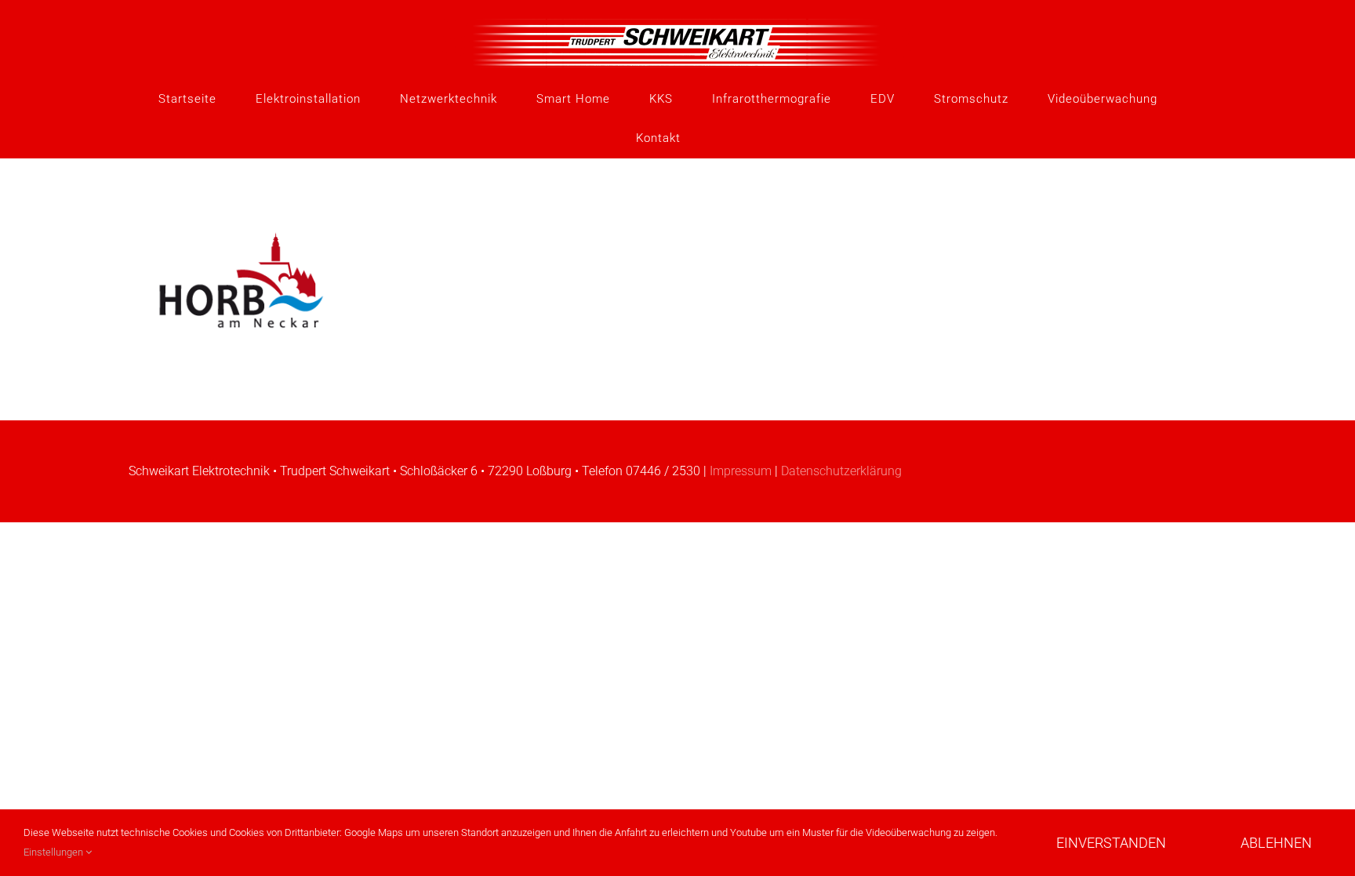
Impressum (741, 470)
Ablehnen (1276, 842)
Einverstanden (1111, 842)
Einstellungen (54, 852)
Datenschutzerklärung (841, 470)
